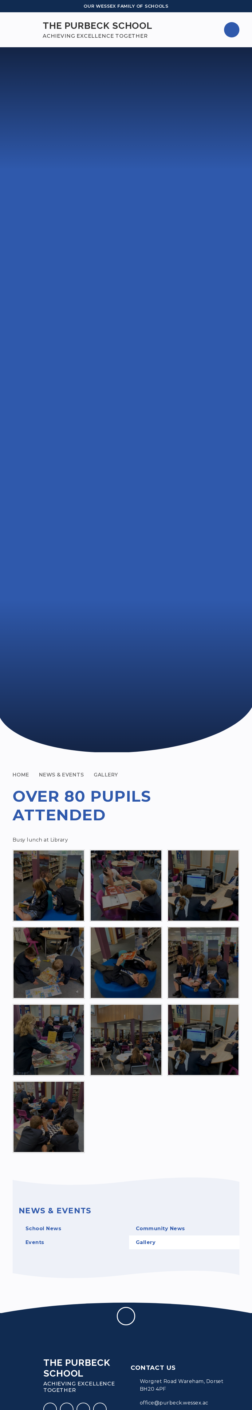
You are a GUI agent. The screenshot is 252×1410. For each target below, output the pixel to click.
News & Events (61, 775)
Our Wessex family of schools (126, 6)
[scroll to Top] (126, 1316)
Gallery (106, 775)
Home (21, 775)
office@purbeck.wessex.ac (174, 1403)
